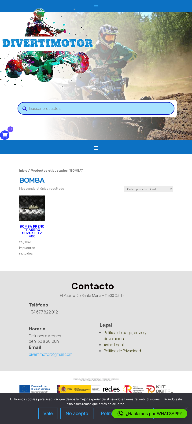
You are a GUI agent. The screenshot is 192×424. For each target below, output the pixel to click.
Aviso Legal (114, 344)
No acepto (77, 413)
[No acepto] (186, 408)
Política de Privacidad (122, 351)
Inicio (23, 170)
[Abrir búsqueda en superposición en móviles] (96, 108)
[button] (149, 413)
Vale (48, 413)
